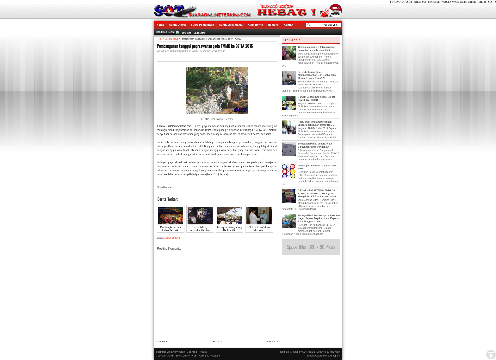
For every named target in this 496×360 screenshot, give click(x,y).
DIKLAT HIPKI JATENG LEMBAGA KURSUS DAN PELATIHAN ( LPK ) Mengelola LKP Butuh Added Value (317, 193)
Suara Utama (177, 24)
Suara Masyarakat (231, 24)
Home (160, 24)
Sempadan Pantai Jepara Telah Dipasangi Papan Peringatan (315, 145)
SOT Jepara (308, 351)
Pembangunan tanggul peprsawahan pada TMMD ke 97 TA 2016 (205, 46)
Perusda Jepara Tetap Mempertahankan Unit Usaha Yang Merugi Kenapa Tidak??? (317, 75)
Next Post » (272, 341)
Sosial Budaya (171, 39)
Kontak (288, 24)
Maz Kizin (192, 351)
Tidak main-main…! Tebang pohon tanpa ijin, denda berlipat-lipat (316, 49)
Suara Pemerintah (202, 24)
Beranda (217, 341)
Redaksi (273, 24)
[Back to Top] (491, 355)
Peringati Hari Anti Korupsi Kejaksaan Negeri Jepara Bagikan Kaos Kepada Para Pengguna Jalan (319, 218)
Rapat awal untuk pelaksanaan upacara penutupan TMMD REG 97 (317, 123)
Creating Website (176, 351)
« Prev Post (162, 341)
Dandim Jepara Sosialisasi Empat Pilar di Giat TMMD (316, 98)
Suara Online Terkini (186, 355)
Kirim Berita (255, 24)
